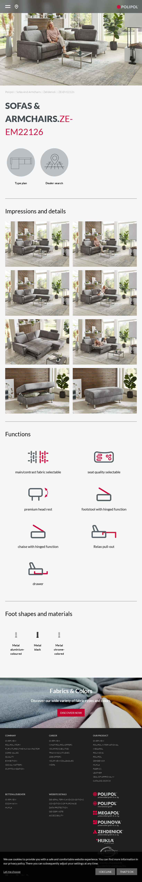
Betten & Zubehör (15, 794)
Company (10, 736)
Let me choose (11, 871)
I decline (105, 871)
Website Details (57, 794)
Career (53, 736)
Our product (100, 736)
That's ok (127, 871)
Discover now (71, 712)
